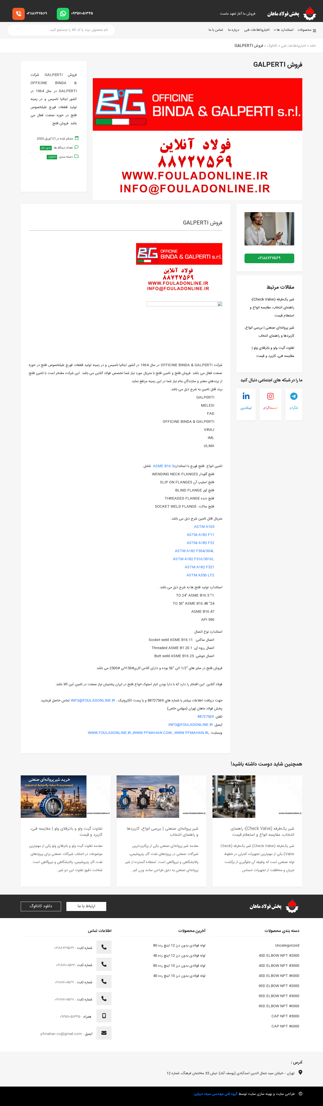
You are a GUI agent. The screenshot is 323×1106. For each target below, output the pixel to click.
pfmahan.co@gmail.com (61, 1034)
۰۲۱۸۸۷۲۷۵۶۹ (37, 14)
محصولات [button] (304, 30)
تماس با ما (216, 30)
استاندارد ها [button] (285, 30)
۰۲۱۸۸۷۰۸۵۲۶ (65, 965)
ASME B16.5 (163, 466)
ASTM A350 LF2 (200, 575)
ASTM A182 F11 (200, 535)
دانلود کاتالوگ (41, 906)
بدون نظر (45, 148)
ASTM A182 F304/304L (194, 551)
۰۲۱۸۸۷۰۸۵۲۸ (65, 1000)
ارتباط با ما (86, 906)
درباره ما (233, 30)
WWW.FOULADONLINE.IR (109, 733)
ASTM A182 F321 (199, 567)
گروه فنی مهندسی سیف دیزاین (215, 1094)
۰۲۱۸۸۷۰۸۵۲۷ (65, 982)
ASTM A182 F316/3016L (193, 559)
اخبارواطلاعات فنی (257, 30)
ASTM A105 (204, 527)
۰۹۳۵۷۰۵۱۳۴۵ (82, 14)
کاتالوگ (272, 46)
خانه (313, 46)
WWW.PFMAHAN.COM (152, 733)
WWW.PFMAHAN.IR (191, 733)
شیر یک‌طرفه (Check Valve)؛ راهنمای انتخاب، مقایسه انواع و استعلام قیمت (272, 308)
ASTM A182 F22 (200, 543)
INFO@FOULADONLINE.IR (93, 701)
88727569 (206, 717)
